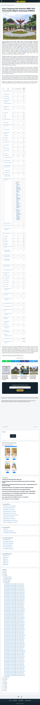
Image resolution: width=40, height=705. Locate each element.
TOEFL (10, 700)
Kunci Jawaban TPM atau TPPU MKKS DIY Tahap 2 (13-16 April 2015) (15, 497)
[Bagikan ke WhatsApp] (6, 361)
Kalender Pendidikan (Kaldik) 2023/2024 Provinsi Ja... (14, 614)
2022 (4, 678)
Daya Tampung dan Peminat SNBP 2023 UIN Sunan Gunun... (14, 667)
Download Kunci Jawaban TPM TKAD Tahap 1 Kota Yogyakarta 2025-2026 (16, 489)
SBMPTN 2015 (5, 562)
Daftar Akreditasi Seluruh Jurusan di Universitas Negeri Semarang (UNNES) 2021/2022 (18, 214)
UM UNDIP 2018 (6, 555)
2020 (4, 680)
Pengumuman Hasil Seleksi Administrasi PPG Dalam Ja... (14, 622)
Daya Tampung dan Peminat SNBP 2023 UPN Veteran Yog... (14, 650)
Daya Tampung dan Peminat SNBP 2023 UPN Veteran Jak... (14, 675)
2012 (4, 690)
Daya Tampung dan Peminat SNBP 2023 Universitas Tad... (14, 601)
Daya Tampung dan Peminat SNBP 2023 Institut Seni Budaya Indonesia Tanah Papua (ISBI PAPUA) (18, 200)
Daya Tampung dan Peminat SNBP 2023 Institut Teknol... (14, 585)
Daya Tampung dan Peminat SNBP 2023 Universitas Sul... (14, 600)
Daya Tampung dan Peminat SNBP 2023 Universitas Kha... (14, 593)
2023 (4, 575)
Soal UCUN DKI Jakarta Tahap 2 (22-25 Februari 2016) (12, 495)
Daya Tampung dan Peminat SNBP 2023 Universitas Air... (14, 640)
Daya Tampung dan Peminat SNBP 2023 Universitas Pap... (14, 588)
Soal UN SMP (21, 700)
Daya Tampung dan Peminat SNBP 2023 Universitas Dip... (14, 657)
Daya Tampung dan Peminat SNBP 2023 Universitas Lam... (14, 629)
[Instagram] (21, 696)
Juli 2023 (6, 582)
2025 (4, 572)
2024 (4, 574)
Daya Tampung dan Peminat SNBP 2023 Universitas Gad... (14, 653)
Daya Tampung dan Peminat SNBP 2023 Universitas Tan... (14, 633)
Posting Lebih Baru (5, 426)
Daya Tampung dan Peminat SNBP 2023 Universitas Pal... (14, 631)
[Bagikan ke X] (33, 361)
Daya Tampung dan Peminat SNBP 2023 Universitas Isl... (14, 583)
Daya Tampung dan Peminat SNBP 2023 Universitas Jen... (14, 665)
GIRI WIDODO (22, 703)
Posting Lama (35, 426)
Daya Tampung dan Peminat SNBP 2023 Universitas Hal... (14, 599)
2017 (4, 685)
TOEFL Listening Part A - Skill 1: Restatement (10, 498)
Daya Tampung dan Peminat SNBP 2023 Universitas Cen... (14, 592)
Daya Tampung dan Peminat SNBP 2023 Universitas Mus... (14, 590)
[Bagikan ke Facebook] (24, 361)
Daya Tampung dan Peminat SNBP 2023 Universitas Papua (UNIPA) (18, 187)
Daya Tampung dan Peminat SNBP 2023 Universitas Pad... (14, 671)
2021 (4, 679)
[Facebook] (18, 696)
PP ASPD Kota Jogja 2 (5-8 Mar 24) (9, 505)
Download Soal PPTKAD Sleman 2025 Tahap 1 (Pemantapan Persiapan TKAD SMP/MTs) (18, 491)
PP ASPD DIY (5, 529)
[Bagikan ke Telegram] (15, 361)
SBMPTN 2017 (5, 559)
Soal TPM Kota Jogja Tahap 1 (8, 543)
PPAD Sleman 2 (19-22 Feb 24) (8, 509)
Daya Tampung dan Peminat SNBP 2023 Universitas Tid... (14, 661)
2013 (4, 689)
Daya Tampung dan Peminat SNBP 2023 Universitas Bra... (14, 644)
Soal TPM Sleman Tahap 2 (7, 545)
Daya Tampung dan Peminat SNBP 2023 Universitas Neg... (14, 597)
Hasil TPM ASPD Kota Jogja (8, 548)
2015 (4, 687)
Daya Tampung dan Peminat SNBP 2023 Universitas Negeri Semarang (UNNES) (33, 377)
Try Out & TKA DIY (28, 700)
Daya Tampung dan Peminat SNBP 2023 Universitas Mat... (14, 618)
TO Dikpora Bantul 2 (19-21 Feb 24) (9, 511)
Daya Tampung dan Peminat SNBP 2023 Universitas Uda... (14, 624)
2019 (4, 682)
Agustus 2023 (6, 581)
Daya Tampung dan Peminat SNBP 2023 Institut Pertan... (14, 664)
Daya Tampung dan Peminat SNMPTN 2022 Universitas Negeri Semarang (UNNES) (24, 377)
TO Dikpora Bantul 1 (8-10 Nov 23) (9, 518)
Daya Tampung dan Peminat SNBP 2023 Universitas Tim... (14, 615)
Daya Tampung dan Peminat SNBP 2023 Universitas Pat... (14, 595)
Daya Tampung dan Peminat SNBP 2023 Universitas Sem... (14, 596)
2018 (4, 683)
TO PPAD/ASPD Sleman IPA (8, 530)
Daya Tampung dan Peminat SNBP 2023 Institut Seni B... (14, 589)
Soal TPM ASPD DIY (6, 539)
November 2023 (7, 578)
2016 (4, 686)
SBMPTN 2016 (5, 560)
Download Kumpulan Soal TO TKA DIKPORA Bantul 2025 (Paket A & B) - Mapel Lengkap (18, 493)
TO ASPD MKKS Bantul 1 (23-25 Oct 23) (10, 520)
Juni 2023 (6, 676)
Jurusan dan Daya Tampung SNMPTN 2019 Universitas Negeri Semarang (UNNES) (15, 377)
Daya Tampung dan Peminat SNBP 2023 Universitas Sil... (14, 662)
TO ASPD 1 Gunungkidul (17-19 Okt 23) (10, 522)
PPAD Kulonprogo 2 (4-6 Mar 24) (9, 507)
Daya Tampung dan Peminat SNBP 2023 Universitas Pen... (14, 621)
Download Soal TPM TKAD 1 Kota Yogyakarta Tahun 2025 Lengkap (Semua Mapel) (17, 487)
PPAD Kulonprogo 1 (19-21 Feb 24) (9, 513)
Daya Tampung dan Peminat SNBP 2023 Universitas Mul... (14, 628)
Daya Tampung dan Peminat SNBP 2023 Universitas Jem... (14, 646)
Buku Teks (15, 700)
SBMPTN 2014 (5, 564)
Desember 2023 (7, 577)
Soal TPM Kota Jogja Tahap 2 (8, 541)
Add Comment (6, 12)
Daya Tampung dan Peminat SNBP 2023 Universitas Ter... (14, 586)
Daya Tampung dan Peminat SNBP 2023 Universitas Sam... (14, 608)
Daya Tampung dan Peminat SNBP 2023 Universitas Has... (14, 613)
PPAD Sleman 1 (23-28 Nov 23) (8, 516)
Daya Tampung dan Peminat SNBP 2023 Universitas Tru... (14, 636)
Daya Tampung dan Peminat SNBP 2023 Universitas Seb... (14, 660)
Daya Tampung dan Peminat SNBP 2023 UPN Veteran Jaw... (15, 635)
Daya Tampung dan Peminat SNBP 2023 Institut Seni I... (14, 620)
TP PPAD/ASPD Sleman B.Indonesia (9, 532)
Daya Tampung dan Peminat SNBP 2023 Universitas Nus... (14, 617)
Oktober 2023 (6, 579)
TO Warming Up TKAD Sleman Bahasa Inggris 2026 (11, 479)
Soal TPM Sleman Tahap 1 (7, 546)
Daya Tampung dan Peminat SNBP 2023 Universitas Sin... (14, 674)
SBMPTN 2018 (5, 557)
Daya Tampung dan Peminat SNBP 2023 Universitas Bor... (14, 625)
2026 (4, 571)
